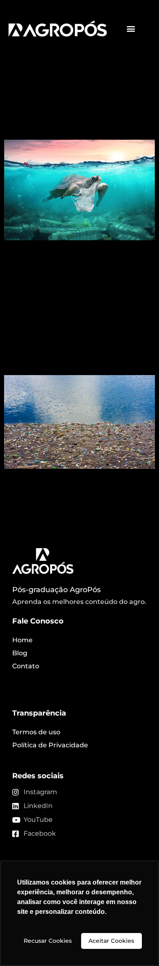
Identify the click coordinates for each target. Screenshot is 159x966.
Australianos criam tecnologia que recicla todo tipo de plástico (77, 109)
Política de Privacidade (50, 745)
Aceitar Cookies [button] (111, 940)
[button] (131, 28)
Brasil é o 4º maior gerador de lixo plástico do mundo (66, 345)
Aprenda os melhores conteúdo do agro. (79, 602)
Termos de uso (36, 732)
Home (22, 640)
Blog (19, 653)
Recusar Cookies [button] (48, 940)
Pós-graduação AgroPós (56, 589)
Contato (25, 666)
